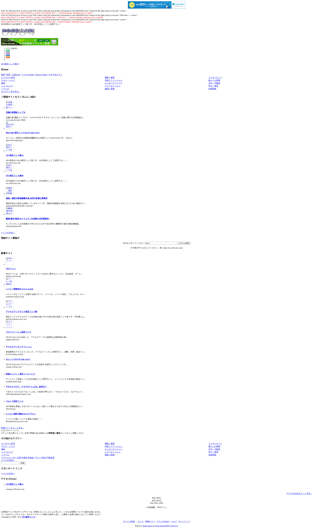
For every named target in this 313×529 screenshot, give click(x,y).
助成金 (31, 458)
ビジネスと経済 (8, 77)
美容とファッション (113, 80)
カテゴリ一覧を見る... (10, 92)
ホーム (141, 521)
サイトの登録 (129, 521)
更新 (8, 75)
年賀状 (24, 458)
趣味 (3, 83)
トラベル (5, 89)
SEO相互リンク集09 (9, 64)
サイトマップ (184, 521)
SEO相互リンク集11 (14, 484)
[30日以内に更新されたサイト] (8, 53)
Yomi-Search (148, 526)
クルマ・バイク (8, 80)
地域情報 (212, 89)
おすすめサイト (55, 75)
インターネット (215, 77)
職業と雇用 (110, 77)
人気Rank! (15, 75)
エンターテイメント (113, 83)
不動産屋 (50, 458)
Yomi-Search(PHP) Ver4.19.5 (166, 526)
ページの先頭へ (8, 233)
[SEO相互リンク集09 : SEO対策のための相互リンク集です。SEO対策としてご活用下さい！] (18, 34)
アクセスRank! (28, 75)
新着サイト (150, 521)
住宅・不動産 (214, 83)
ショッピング (7, 86)
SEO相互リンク (28, 517)
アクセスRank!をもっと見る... (299, 493)
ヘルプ (174, 521)
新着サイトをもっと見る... (12, 428)
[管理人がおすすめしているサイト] (8, 57)
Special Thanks (41, 75)
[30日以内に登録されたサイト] (8, 51)
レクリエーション (112, 86)
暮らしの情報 (214, 80)
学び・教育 (213, 86)
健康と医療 (110, 89)
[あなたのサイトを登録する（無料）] (12, 49)
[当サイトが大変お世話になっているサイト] (8, 55)
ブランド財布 (40, 458)
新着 (3, 75)
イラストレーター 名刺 (11, 458)
